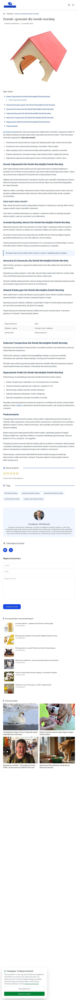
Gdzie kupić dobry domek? (18, 100)
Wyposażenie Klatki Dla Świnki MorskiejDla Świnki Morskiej (28, 122)
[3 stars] (10, 473)
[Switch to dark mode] (69, 5)
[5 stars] (17, 473)
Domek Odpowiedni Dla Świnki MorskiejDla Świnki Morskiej (28, 97)
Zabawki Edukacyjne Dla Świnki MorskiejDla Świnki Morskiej (28, 113)
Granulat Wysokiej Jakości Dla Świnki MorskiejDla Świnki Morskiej (30, 105)
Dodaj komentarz (12, 607)
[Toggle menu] (73, 5)
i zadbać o (19, 405)
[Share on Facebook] (5, 550)
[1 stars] (4, 473)
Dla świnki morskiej (10, 132)
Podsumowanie (12, 126)
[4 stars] (14, 473)
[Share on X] (11, 550)
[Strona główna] (4, 14)
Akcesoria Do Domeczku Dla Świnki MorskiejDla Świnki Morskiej (30, 109)
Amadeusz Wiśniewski (11, 23)
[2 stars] (7, 473)
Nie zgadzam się (24, 989)
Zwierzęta (10, 14)
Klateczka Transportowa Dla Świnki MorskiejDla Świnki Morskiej (30, 118)
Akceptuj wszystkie (24, 994)
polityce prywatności (32, 984)
